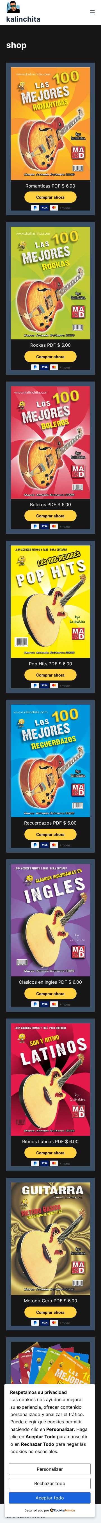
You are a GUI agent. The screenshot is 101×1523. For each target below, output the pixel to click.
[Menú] (92, 12)
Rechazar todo (49, 1483)
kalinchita (23, 19)
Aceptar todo (50, 1498)
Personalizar (50, 1469)
